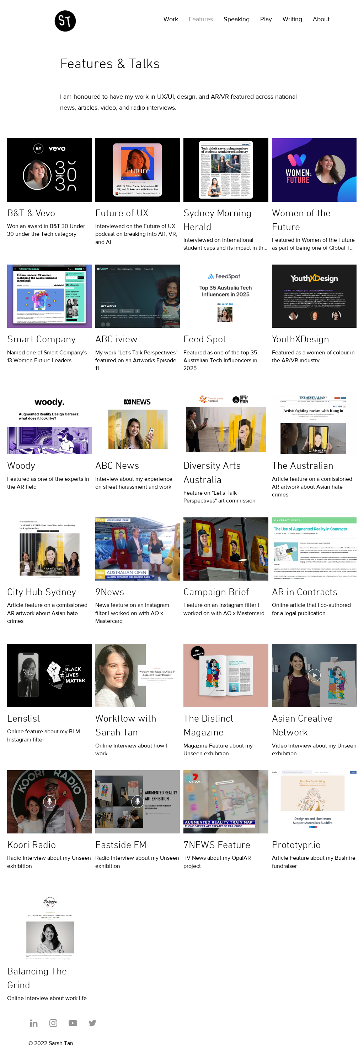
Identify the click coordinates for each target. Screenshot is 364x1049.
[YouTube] (73, 1023)
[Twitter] (92, 1023)
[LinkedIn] (33, 1023)
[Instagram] (53, 1023)
